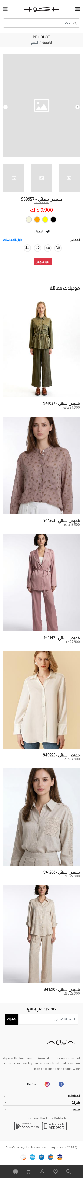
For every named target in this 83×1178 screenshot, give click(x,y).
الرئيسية (47, 42)
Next (5, 107)
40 (48, 248)
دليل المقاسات (12, 239)
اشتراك (11, 1019)
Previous (77, 107)
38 (58, 248)
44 (27, 248)
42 (37, 248)
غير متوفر (42, 262)
